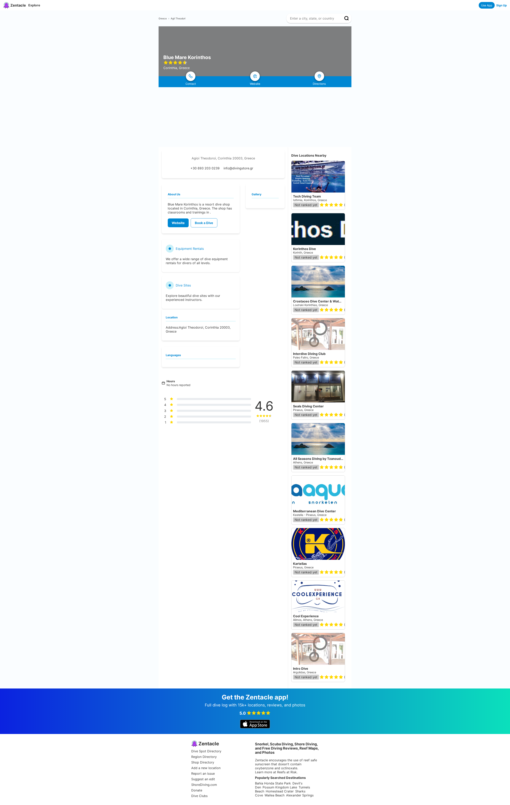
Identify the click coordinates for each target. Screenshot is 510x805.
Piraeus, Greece (303, 567)
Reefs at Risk (287, 772)
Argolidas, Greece (304, 672)
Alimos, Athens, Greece (308, 619)
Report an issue (203, 773)
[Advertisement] (255, 117)
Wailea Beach (274, 795)
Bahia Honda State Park (273, 783)
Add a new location (206, 768)
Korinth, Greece (303, 252)
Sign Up (501, 5)
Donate (196, 790)
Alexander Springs (300, 795)
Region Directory (204, 757)
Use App (486, 5)
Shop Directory (202, 762)
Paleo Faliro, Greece (306, 357)
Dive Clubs (199, 796)
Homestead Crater (280, 791)
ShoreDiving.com (204, 785)
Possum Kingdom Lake (280, 787)
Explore (34, 5)
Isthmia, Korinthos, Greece (310, 200)
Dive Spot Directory (206, 751)
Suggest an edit (203, 779)
